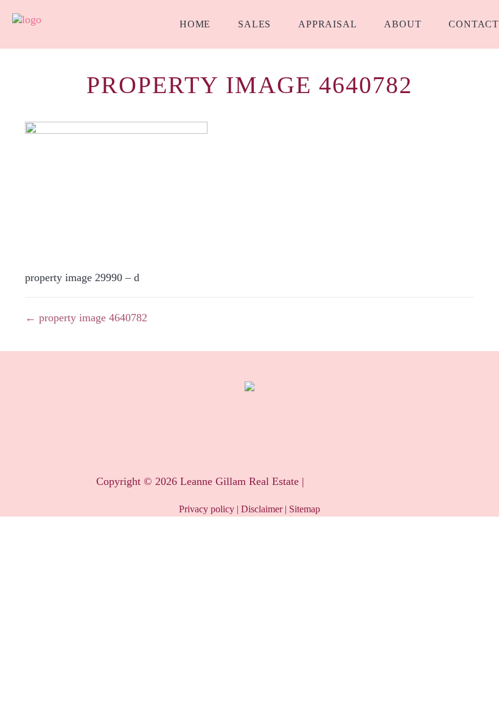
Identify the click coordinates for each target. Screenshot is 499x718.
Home (195, 24)
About (402, 24)
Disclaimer (261, 509)
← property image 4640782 (86, 318)
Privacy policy (206, 509)
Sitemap (304, 509)
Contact (473, 24)
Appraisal (327, 24)
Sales (254, 24)
